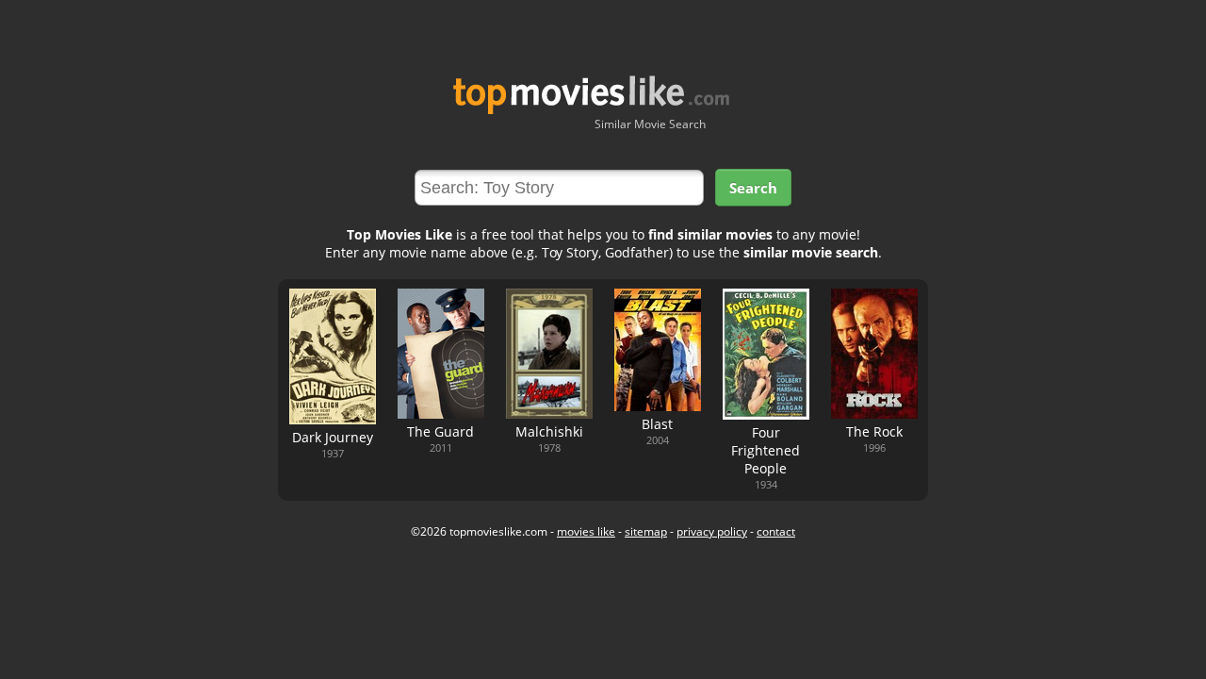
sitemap (646, 531)
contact (776, 531)
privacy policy (711, 531)
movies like (586, 531)
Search (753, 187)
